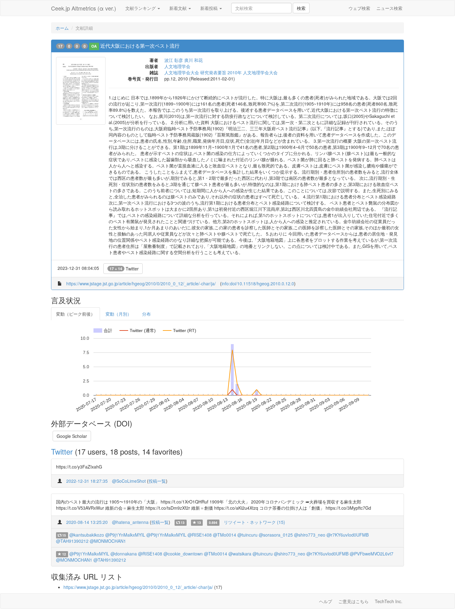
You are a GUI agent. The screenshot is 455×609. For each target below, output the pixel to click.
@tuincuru (247, 535)
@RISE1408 (200, 535)
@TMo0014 (224, 535)
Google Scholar (72, 436)
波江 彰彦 (173, 60)
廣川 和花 (193, 60)
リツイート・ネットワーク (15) (254, 522)
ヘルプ (325, 601)
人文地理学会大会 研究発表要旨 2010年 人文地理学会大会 (221, 72)
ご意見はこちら (353, 601)
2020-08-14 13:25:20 (87, 522)
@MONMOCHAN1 (108, 541)
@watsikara (239, 554)
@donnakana (123, 554)
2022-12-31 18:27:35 (87, 481)
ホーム (62, 28)
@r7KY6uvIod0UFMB (348, 535)
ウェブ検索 (359, 8)
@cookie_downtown (183, 554)
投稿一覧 (157, 481)
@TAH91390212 (72, 541)
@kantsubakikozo (86, 535)
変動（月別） (119, 314)
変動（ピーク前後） (75, 314)
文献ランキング (141, 8)
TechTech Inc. (388, 601)
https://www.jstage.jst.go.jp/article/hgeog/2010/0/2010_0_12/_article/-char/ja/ (141, 283)
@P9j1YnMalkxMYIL (125, 535)
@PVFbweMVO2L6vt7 (371, 554)
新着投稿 (209, 8)
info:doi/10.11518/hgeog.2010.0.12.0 (258, 283)
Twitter (124, 269)
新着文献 (178, 8)
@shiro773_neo (309, 535)
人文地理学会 (177, 66)
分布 (146, 314)
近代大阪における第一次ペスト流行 (140, 45)
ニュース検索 (389, 8)
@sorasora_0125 (276, 535)
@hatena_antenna (130, 522)
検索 (301, 8)
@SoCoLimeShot (129, 481)
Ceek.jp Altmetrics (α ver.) (83, 8)
